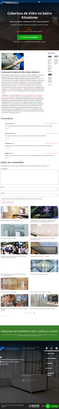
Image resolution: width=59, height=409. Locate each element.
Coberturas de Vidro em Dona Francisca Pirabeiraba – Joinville (50, 81)
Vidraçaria (21, 41)
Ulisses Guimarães (38, 95)
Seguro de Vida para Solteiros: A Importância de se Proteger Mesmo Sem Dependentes (51, 65)
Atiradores (33, 85)
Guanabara (30, 95)
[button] (39, 2)
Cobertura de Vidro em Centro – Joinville (40, 256)
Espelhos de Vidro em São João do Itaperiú (10, 220)
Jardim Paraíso (23, 95)
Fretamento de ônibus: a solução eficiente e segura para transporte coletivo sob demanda (13, 257)
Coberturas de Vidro (21, 85)
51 (34, 313)
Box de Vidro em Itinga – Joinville (8, 238)
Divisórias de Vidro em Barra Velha (8, 292)
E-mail (3, 193)
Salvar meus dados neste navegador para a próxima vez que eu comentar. (22, 198)
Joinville (9, 89)
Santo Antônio (4, 97)
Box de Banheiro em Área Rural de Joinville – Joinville (43, 308)
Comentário (4, 168)
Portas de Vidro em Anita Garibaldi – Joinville (41, 292)
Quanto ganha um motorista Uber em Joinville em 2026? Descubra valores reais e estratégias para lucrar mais (43, 221)
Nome (3, 187)
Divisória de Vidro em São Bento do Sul (56, 62)
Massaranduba (34, 97)
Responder (7, 128)
